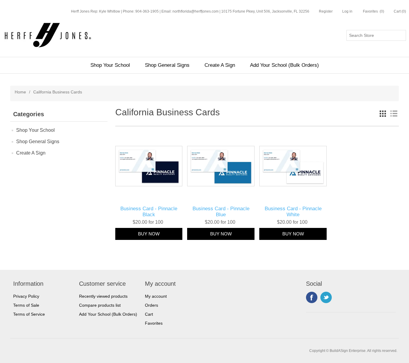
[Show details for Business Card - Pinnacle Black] (149, 166)
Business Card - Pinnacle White (293, 211)
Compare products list (100, 305)
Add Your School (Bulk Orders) (284, 65)
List (393, 113)
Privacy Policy (26, 296)
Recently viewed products (103, 296)
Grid (383, 113)
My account (156, 296)
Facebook (311, 297)
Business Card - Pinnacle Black (148, 211)
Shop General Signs (167, 65)
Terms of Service (29, 314)
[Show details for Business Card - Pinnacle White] (293, 166)
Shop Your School (110, 65)
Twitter (326, 297)
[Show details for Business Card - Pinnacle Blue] (221, 166)
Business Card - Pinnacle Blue (221, 211)
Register (326, 11)
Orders (151, 305)
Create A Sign (220, 65)
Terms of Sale (26, 305)
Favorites (154, 323)
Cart (149, 314)
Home (20, 92)
